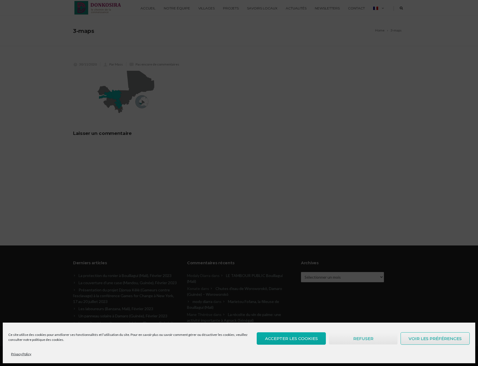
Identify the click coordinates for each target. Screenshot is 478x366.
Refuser (363, 338)
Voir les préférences (435, 338)
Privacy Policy (21, 354)
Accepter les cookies (291, 338)
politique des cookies (47, 340)
